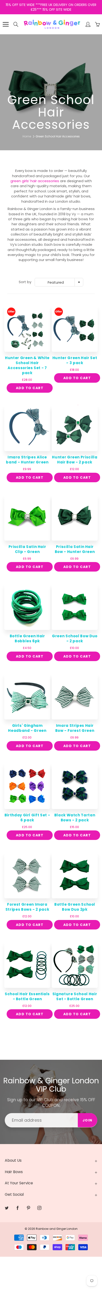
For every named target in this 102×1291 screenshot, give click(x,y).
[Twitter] (38, 89)
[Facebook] (48, 89)
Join (84, 74)
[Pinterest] (58, 89)
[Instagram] (69, 89)
